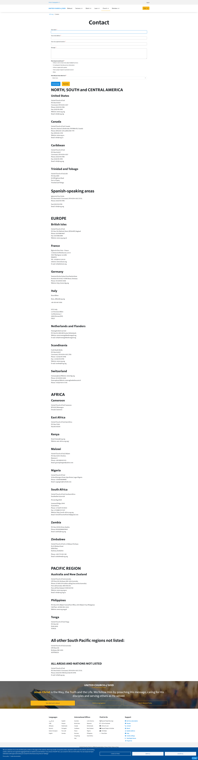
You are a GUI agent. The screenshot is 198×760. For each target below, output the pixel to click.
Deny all (148, 753)
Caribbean (76, 728)
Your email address (55, 35)
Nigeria (89, 730)
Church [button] (105, 8)
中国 (50, 723)
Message (53, 47)
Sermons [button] (78, 8)
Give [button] (145, 8)
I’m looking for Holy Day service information (63, 65)
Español (63, 721)
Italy (75, 738)
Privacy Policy (108, 747)
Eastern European (53, 730)
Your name (53, 29)
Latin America (90, 721)
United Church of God (85, 747)
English (50, 733)
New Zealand (90, 728)
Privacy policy (6, 756)
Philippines (89, 733)
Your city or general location (58, 41)
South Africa (90, 735)
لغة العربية (51, 721)
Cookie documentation (15, 756)
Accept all (180, 753)
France (75, 730)
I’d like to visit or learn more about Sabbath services (65, 62)
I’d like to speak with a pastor (60, 67)
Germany (76, 733)
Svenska (64, 733)
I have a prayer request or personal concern (63, 69)
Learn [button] (96, 8)
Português (64, 728)
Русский (64, 730)
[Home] (57, 8)
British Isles (77, 723)
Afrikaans (51, 726)
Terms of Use (115, 747)
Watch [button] (87, 8)
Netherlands (90, 726)
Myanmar (89, 723)
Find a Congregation (54, 2)
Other (54, 72)
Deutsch (51, 728)
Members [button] (115, 8)
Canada (76, 726)
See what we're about (53, 703)
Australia (76, 721)
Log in (147, 2)
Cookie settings (115, 753)
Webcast (69, 8)
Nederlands (64, 726)
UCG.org (51, 14)
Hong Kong (77, 735)
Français (63, 723)
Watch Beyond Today (145, 703)
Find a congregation (99, 703)
